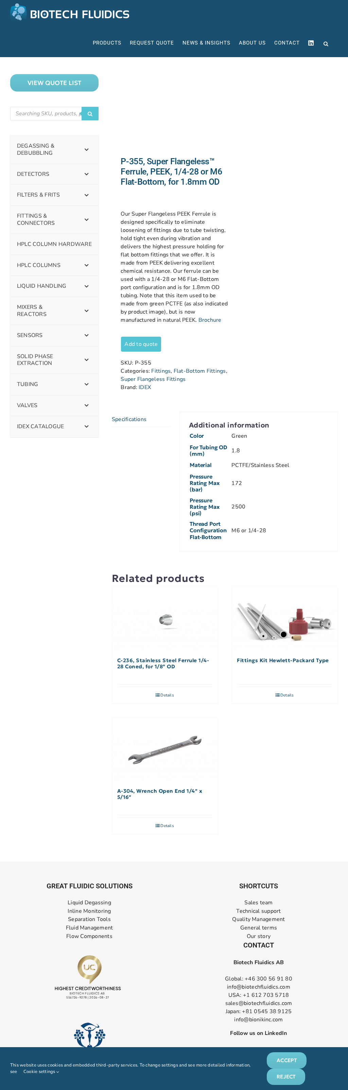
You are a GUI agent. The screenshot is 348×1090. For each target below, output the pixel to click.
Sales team (258, 902)
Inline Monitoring (89, 911)
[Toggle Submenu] (87, 150)
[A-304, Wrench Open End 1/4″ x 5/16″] (165, 749)
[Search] (90, 113)
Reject (286, 1076)
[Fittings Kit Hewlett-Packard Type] (284, 618)
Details (167, 695)
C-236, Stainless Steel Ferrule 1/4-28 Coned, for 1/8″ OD (163, 663)
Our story (259, 936)
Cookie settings (39, 1072)
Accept (287, 1060)
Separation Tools (89, 919)
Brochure (210, 320)
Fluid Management (89, 928)
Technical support (258, 911)
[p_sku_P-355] (166, 106)
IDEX (145, 387)
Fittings (161, 371)
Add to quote (141, 344)
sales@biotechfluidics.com (258, 1003)
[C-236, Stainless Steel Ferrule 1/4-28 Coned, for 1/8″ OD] (165, 618)
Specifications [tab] (129, 419)
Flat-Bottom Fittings (200, 371)
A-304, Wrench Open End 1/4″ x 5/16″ (160, 794)
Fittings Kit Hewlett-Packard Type (283, 660)
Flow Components (89, 936)
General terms (258, 928)
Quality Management (258, 919)
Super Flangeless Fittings (153, 379)
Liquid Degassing (89, 902)
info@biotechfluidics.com (258, 987)
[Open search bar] (326, 43)
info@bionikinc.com (258, 1019)
